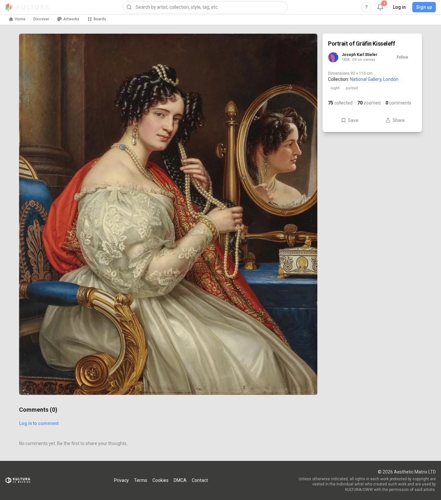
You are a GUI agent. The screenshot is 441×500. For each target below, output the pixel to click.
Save (353, 120)
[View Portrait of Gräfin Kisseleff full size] (168, 214)
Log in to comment (38, 423)
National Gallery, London (374, 79)
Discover (41, 19)
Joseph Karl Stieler (359, 54)
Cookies (160, 480)
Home (20, 19)
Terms (140, 480)
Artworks (71, 19)
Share (399, 120)
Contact (200, 480)
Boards (100, 19)
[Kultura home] (27, 7)
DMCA (180, 480)
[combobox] (205, 7)
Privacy (121, 480)
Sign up (424, 7)
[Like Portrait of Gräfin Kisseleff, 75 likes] (304, 355)
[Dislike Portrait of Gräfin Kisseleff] (304, 382)
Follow (402, 57)
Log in (399, 7)
